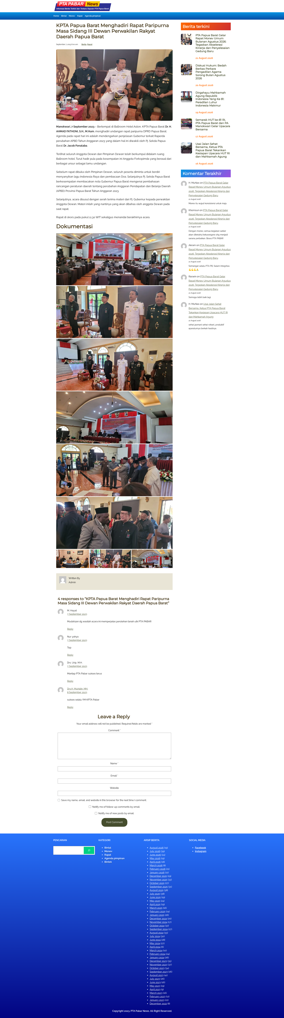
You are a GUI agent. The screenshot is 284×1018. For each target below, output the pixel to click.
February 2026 (158, 869)
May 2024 (155, 943)
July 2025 (155, 893)
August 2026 (157, 847)
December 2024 (158, 918)
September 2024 (159, 929)
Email (114, 775)
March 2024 (156, 950)
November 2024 (158, 922)
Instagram (200, 851)
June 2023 (155, 982)
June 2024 (155, 939)
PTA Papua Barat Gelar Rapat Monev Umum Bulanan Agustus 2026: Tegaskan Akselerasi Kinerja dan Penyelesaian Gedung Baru (213, 43)
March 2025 (156, 908)
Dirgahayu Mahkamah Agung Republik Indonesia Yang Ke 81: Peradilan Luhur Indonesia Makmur (211, 99)
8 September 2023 (77, 692)
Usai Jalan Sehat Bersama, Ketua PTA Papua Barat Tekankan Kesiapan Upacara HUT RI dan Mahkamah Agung (213, 150)
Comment (114, 730)
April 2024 (155, 947)
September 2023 (159, 971)
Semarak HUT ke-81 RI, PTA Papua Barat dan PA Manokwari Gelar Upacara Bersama (213, 124)
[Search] (89, 850)
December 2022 (158, 1003)
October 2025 (157, 883)
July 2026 (155, 851)
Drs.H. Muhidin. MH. (77, 688)
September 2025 (159, 886)
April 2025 (155, 904)
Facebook (200, 847)
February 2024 (157, 954)
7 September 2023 (77, 614)
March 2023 (156, 993)
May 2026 (155, 858)
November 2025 (158, 879)
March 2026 (156, 865)
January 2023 (157, 1000)
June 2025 (155, 897)
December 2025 (158, 876)
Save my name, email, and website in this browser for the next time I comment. (104, 800)
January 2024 (157, 957)
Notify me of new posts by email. (116, 813)
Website (114, 788)
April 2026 (155, 862)
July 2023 (155, 978)
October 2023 (157, 968)
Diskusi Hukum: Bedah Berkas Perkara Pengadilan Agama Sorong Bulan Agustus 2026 (211, 72)
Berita (84, 44)
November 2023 (158, 964)
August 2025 (156, 890)
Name (114, 763)
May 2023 (155, 985)
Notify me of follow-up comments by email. (116, 806)
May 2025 (155, 900)
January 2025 (157, 915)
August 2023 (156, 975)
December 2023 (158, 961)
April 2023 (155, 989)
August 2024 (156, 932)
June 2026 (155, 854)
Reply (70, 629)
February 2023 (157, 996)
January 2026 (157, 872)
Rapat (89, 44)
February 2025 (157, 911)
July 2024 (155, 936)
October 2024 (157, 925)
